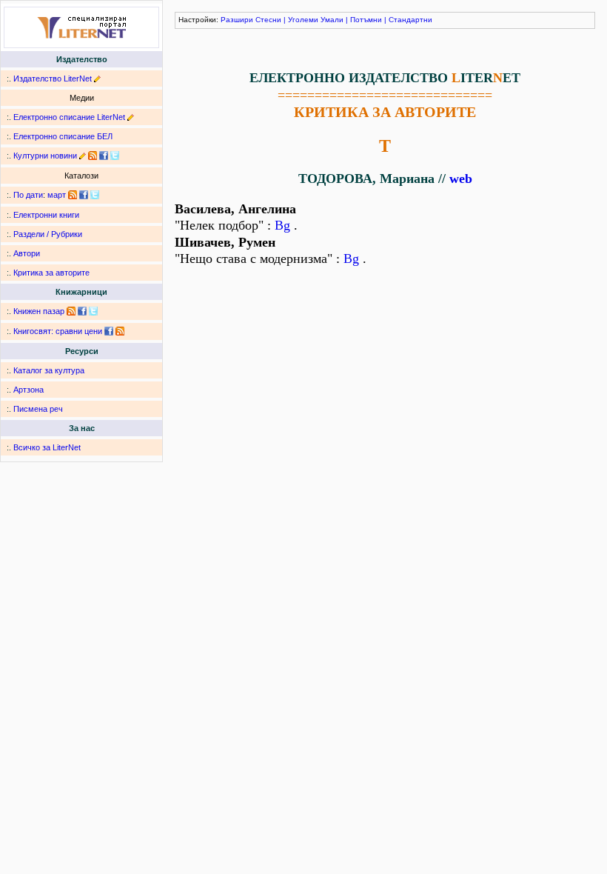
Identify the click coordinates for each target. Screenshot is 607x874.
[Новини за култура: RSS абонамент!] (92, 155)
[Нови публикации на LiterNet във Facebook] (83, 194)
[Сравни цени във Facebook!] (108, 331)
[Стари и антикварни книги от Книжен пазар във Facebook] (82, 311)
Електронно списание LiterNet (69, 117)
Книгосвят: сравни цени (57, 331)
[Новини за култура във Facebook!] (103, 155)
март (56, 194)
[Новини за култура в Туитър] (114, 155)
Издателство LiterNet (52, 78)
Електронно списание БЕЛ (63, 136)
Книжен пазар (38, 311)
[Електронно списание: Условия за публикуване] (130, 117)
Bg (282, 225)
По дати (28, 194)
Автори (26, 253)
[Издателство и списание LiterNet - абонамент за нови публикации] (72, 194)
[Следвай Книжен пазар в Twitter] (93, 311)
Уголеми (303, 20)
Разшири (237, 20)
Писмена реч (38, 408)
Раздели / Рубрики (47, 234)
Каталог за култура (48, 370)
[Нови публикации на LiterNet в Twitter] (94, 194)
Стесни (268, 20)
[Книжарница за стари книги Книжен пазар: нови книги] (71, 311)
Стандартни (410, 20)
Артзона (28, 389)
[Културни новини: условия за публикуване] (82, 155)
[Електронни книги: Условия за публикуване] (97, 78)
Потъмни (366, 20)
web (460, 178)
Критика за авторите (51, 272)
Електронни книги (46, 214)
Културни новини (45, 155)
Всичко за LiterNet (47, 447)
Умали (332, 20)
